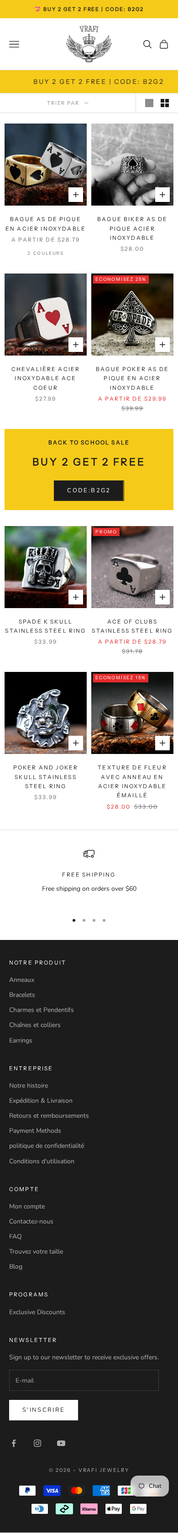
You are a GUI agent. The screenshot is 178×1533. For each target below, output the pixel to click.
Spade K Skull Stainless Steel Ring (45, 626)
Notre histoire (28, 1085)
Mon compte (27, 1206)
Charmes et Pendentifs (41, 1010)
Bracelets (22, 995)
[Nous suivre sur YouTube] (61, 1443)
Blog (15, 1266)
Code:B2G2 (88, 490)
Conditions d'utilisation (41, 1161)
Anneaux (21, 980)
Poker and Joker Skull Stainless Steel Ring (45, 777)
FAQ (15, 1236)
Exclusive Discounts (37, 1312)
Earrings (20, 1040)
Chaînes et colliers (35, 1025)
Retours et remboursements (49, 1115)
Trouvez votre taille (36, 1251)
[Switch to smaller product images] (165, 103)
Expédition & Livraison (41, 1100)
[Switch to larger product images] (149, 103)
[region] (89, 876)
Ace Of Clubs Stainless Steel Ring (132, 626)
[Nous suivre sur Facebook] (13, 1443)
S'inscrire (43, 1410)
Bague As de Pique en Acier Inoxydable (45, 224)
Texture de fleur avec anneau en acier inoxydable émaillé (132, 781)
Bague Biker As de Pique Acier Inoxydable (132, 228)
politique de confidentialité (46, 1145)
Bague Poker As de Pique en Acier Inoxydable (132, 378)
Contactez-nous (31, 1221)
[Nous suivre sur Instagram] (37, 1443)
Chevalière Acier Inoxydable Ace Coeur (45, 378)
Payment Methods (35, 1130)
